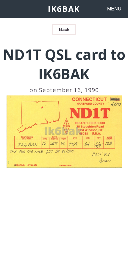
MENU (114, 8)
